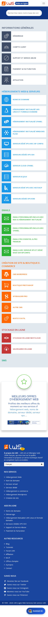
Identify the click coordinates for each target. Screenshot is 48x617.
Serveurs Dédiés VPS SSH (16, 524)
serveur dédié (24, 412)
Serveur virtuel (12, 484)
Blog (7, 544)
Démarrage (10, 514)
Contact (9, 568)
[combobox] (24, 13)
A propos (9, 565)
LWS (16, 453)
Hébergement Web (14, 477)
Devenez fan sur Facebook (17, 581)
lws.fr (8, 558)
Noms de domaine (13, 511)
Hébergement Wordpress (16, 494)
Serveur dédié (11, 487)
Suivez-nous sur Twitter (16, 584)
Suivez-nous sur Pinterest (17, 595)
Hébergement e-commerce (17, 491)
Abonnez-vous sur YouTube (18, 591)
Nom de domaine (13, 480)
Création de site (12, 498)
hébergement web (19, 409)
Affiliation (9, 554)
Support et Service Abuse (16, 527)
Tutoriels (9, 547)
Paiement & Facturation (15, 531)
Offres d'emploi (12, 561)
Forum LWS (10, 551)
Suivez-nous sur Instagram (17, 588)
